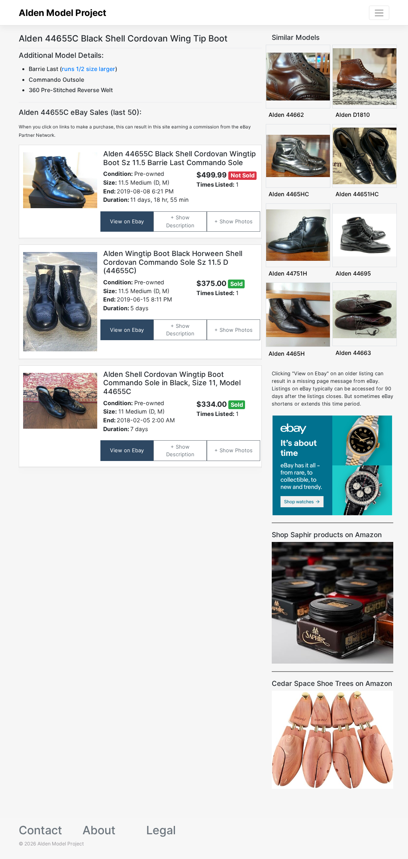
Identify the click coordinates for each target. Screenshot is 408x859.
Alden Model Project (62, 12)
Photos (244, 221)
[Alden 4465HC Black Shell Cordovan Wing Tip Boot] (298, 155)
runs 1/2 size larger (88, 68)
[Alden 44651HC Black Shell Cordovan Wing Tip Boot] (364, 155)
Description (180, 225)
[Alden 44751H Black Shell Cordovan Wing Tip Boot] (298, 235)
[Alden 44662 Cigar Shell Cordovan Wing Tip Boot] (298, 76)
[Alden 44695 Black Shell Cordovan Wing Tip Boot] (364, 235)
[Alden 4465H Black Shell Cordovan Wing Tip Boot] (298, 314)
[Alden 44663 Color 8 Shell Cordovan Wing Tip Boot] (364, 314)
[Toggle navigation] (379, 13)
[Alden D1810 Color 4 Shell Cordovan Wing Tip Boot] (364, 76)
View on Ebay (127, 221)
